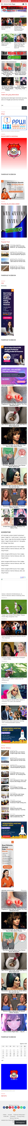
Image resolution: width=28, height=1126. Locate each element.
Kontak (10, 1114)
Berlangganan (20, 1122)
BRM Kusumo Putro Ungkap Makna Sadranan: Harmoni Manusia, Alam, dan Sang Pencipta (13, 548)
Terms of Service (14, 1118)
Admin (2, 546)
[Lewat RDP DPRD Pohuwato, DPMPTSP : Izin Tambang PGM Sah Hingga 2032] (5, 247)
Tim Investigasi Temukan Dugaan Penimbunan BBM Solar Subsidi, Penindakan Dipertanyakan (18, 787)
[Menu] (2, 4)
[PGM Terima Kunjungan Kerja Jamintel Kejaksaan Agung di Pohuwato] (5, 254)
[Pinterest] (10, 1107)
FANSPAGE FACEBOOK (8, 174)
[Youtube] (18, 1107)
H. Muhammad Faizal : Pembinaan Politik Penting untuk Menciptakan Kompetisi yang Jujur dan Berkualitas (18, 802)
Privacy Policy (20, 1116)
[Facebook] (4, 1107)
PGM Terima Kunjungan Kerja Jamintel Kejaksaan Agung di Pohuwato (17, 253)
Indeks (4, 1114)
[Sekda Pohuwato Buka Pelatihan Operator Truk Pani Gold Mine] (5, 809)
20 (14, 1054)
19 (10, 1054)
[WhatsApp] (21, 1107)
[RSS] (14, 1110)
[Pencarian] (26, 4)
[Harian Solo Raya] (14, 1105)
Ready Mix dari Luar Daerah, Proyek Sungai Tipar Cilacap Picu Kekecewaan (17, 267)
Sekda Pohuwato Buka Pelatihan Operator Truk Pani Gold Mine (17, 809)
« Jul (2, 1060)
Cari (2, 105)
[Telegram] (24, 1107)
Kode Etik (6, 1116)
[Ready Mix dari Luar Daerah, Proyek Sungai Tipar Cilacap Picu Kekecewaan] (5, 268)
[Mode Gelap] (23, 4)
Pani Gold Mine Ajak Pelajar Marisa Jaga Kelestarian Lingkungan (17, 795)
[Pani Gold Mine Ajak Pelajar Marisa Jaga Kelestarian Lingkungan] (5, 795)
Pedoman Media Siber (19, 1114)
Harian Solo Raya (9, 4)
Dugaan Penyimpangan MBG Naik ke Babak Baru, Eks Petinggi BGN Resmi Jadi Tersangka (17, 816)
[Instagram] (13, 1107)
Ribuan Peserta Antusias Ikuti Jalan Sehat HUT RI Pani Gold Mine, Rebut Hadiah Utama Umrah (17, 260)
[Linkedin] (15, 1107)
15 (21, 1052)
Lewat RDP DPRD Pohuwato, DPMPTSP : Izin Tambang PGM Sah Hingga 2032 (17, 246)
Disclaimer (13, 1116)
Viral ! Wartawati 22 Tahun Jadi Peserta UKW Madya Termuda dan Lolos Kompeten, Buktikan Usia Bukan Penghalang (18, 780)
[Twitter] (7, 1107)
